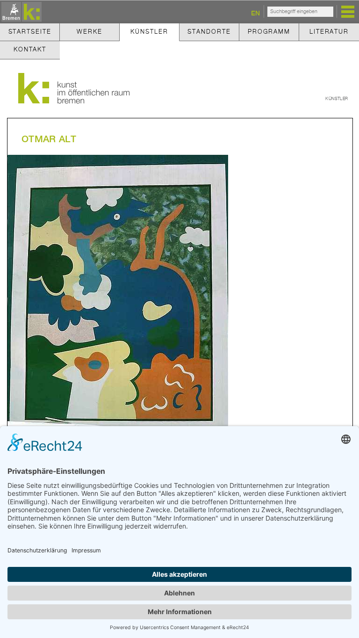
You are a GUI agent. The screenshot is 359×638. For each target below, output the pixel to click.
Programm (269, 32)
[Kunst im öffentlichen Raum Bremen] (20, 12)
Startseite (29, 32)
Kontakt (30, 50)
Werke (89, 32)
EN (255, 13)
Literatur (329, 32)
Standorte (208, 32)
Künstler (149, 32)
